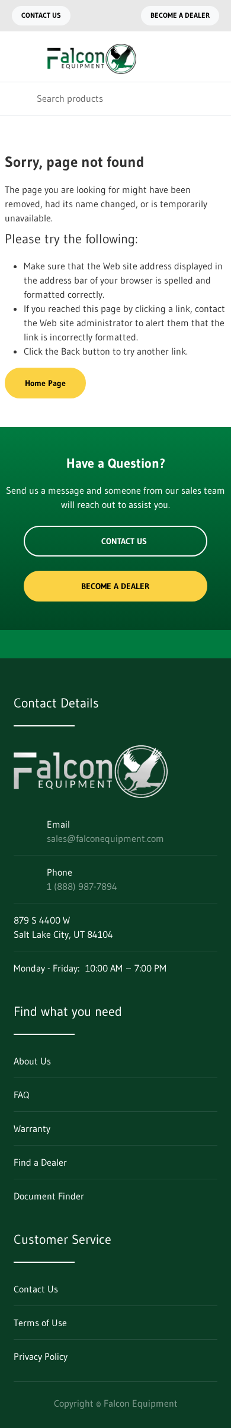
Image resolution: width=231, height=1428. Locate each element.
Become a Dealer (180, 15)
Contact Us (41, 15)
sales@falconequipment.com (105, 838)
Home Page (45, 383)
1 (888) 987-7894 (82, 886)
